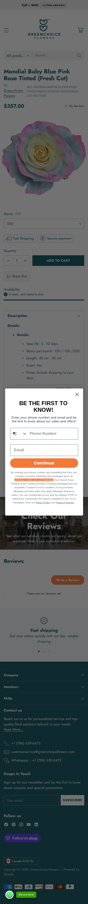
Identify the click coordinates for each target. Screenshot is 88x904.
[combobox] (18, 433)
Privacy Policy (43, 502)
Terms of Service (65, 502)
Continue (44, 463)
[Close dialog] (77, 394)
